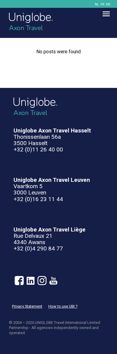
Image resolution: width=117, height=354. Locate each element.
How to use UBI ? (62, 306)
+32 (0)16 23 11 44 (38, 199)
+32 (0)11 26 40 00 (38, 149)
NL (97, 4)
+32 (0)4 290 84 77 (38, 248)
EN (108, 4)
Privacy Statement (27, 306)
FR (102, 4)
